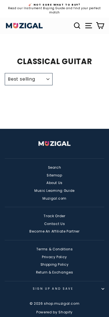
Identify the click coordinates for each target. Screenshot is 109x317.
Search (54, 167)
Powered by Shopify (54, 312)
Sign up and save (53, 289)
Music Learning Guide (54, 190)
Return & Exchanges (54, 272)
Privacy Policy (54, 257)
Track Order (54, 216)
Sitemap (54, 175)
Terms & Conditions (54, 249)
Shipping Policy (55, 264)
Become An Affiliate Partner (54, 231)
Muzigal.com (54, 198)
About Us (54, 183)
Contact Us (54, 224)
